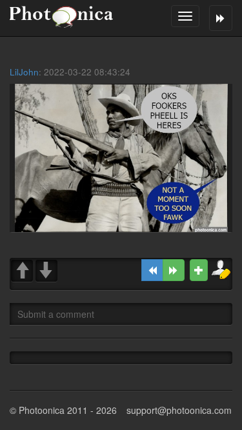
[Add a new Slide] (199, 270)
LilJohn (24, 72)
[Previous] (152, 270)
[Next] (174, 270)
